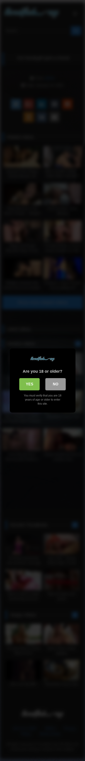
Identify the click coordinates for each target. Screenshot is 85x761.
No (55, 384)
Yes (29, 384)
